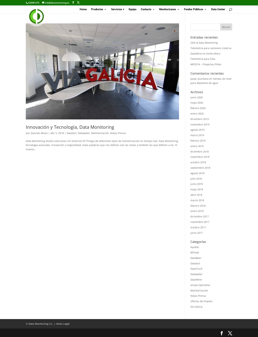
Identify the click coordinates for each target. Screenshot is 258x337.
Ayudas (194, 247)
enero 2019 (197, 146)
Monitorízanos (167, 9)
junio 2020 (196, 97)
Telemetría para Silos (202, 59)
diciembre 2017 (199, 216)
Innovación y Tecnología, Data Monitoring (70, 127)
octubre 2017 (198, 227)
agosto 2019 (197, 129)
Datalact (71, 133)
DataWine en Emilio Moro (205, 53)
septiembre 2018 (200, 167)
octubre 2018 (198, 162)
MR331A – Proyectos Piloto (205, 64)
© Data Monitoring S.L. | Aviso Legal (48, 323)
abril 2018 (196, 194)
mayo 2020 (196, 102)
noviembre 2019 (199, 124)
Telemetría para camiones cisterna (210, 48)
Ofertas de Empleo (201, 301)
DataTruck (196, 268)
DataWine (196, 279)
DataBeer (195, 258)
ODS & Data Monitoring (204, 42)
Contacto (146, 9)
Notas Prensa (118, 133)
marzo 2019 (197, 135)
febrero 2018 (198, 205)
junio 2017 (196, 232)
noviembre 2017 (199, 222)
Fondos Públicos (193, 9)
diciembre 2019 (199, 119)
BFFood (194, 252)
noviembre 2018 (199, 156)
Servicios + (117, 9)
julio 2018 (196, 178)
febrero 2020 (198, 108)
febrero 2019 (198, 140)
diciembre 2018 (199, 151)
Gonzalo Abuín (39, 133)
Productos (97, 9)
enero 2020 (197, 113)
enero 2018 (197, 211)
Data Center (218, 9)
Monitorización (100, 133)
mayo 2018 (196, 189)
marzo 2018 (197, 200)
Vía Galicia (196, 306)
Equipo (132, 9)
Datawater (84, 133)
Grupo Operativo (200, 285)
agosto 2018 (197, 173)
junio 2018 (196, 184)
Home (83, 9)
